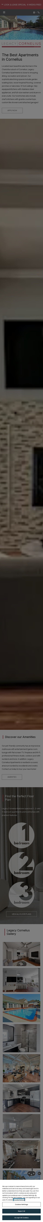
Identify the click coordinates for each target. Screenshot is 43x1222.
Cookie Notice (19, 1200)
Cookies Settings (21, 1204)
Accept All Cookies (21, 1218)
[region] (21, 1201)
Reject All (21, 1211)
